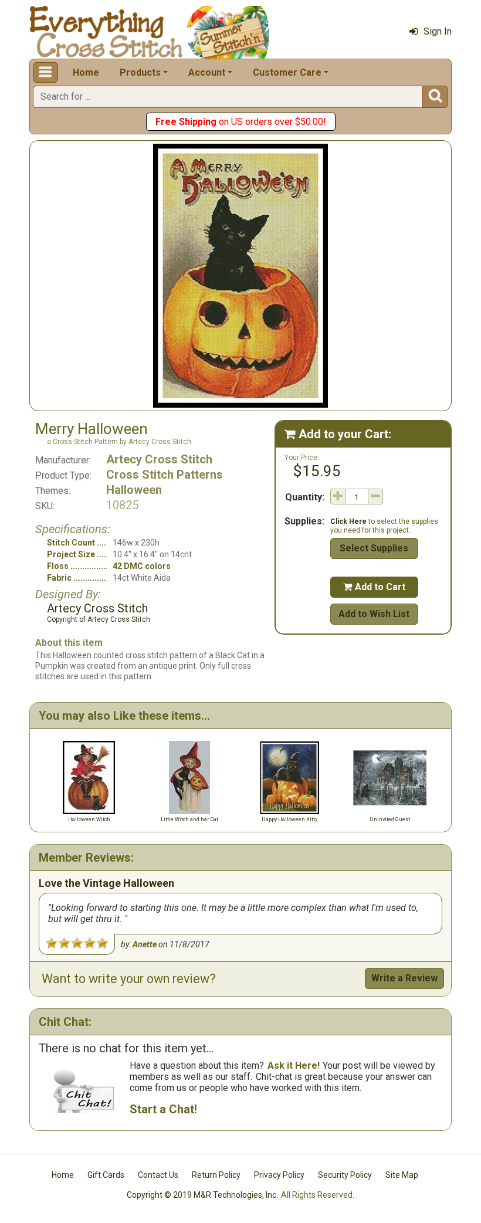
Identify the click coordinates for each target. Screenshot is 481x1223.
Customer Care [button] (287, 72)
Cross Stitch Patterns (164, 474)
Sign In (438, 31)
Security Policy (345, 1175)
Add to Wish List (373, 613)
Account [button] (206, 72)
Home (86, 72)
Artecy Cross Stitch (159, 459)
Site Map (401, 1175)
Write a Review (404, 978)
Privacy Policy (279, 1175)
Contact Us (158, 1175)
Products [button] (140, 72)
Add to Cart (374, 586)
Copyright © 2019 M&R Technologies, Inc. (202, 1195)
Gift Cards (105, 1175)
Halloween (134, 490)
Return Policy (216, 1175)
